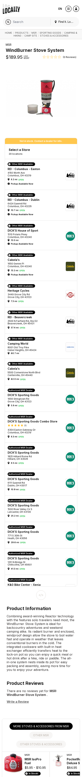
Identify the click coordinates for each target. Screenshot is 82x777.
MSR (34, 32)
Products (21, 32)
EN (60, 8)
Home (8, 32)
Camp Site (30, 35)
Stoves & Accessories (54, 35)
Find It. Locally (67, 21)
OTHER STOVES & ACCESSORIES (41, 744)
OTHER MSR (41, 735)
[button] (42, 175)
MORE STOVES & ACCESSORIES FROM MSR (41, 726)
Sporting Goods (50, 32)
